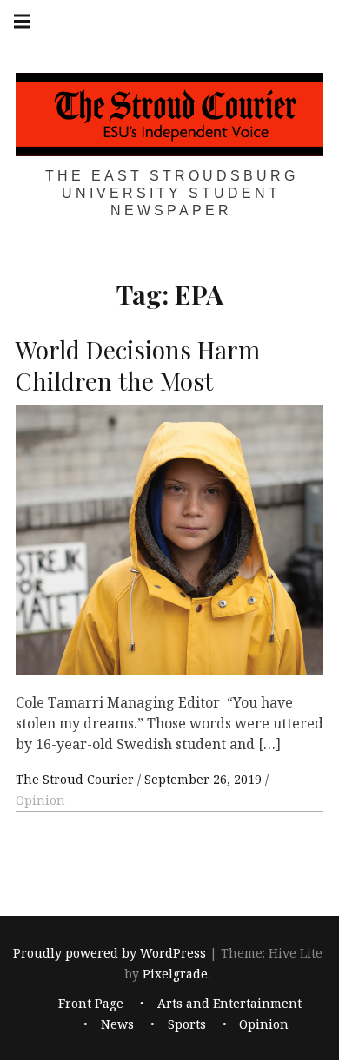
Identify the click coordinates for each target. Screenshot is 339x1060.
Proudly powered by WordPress (109, 953)
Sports (187, 1024)
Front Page (90, 1003)
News (117, 1024)
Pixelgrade (175, 973)
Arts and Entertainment (229, 1003)
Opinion (40, 800)
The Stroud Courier (76, 779)
